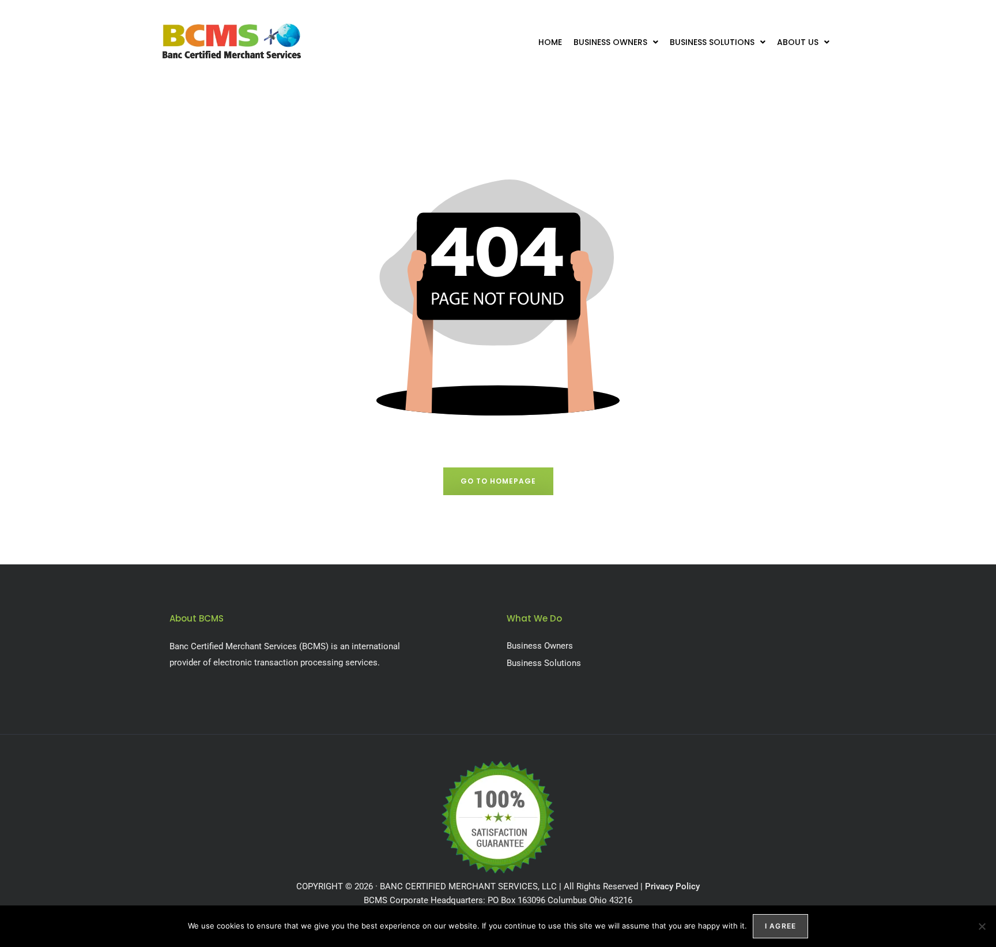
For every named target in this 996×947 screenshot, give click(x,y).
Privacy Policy (672, 886)
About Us (797, 42)
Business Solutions (712, 42)
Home (550, 42)
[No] (981, 926)
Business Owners (610, 42)
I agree (780, 926)
